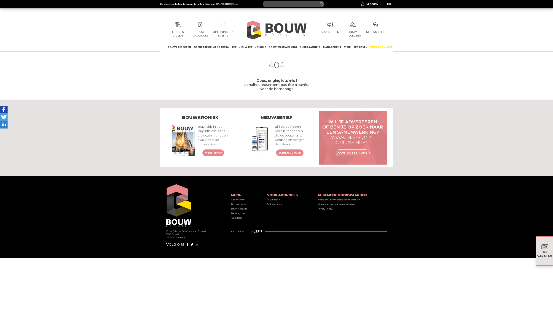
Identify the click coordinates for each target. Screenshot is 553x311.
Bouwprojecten (179, 47)
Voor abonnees (381, 47)
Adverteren (237, 218)
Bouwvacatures (239, 209)
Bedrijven (360, 47)
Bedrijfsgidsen (238, 213)
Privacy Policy (325, 209)
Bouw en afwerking (283, 47)
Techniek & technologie (249, 47)
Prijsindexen (273, 199)
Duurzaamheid (310, 47)
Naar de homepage (276, 89)
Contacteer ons (352, 152)
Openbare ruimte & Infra (211, 47)
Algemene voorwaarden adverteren (336, 204)
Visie (347, 47)
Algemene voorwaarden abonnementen (339, 199)
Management (332, 47)
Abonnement (238, 199)
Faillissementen (275, 204)
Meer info (213, 152)
